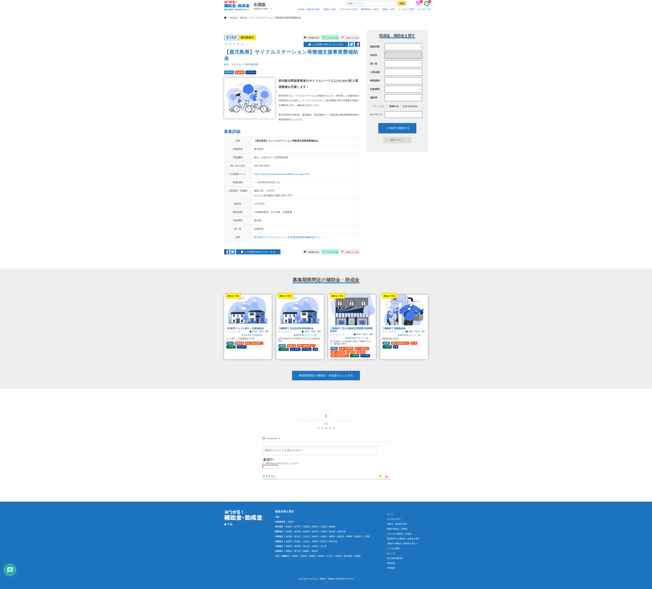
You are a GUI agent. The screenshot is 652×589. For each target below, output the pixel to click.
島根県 (297, 546)
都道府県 (375, 46)
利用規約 (391, 568)
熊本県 (321, 556)
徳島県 (289, 551)
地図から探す (388, 9)
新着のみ (394, 106)
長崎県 (312, 556)
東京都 (332, 531)
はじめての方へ (394, 519)
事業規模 (375, 80)
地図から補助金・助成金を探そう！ (403, 543)
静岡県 (349, 536)
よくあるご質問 (406, 9)
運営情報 (391, 563)
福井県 (315, 536)
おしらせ (391, 553)
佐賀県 (304, 556)
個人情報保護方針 (395, 558)
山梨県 (323, 536)
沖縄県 (358, 556)
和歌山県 (333, 541)
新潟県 (289, 536)
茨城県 (289, 531)
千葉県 (323, 531)
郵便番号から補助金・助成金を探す (403, 539)
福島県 (332, 526)
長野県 (332, 536)
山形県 (323, 526)
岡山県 (306, 546)
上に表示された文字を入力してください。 (281, 463)
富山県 (297, 536)
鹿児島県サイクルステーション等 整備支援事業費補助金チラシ (287, 237)
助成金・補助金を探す (309, 9)
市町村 (373, 55)
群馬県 (306, 531)
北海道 (291, 522)
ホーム (390, 514)
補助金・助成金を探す (397, 524)
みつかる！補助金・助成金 (322, 579)
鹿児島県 (348, 556)
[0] (418, 5)
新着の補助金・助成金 (397, 529)
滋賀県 (289, 541)
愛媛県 (306, 551)
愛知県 (358, 536)
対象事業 (375, 89)
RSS (231, 524)
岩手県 (297, 526)
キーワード (376, 114)
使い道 (373, 63)
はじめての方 (424, 9)
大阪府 (306, 541)
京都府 (297, 541)
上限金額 (375, 72)
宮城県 (306, 526)
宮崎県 (338, 556)
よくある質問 (393, 548)
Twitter (225, 524)
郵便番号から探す (370, 9)
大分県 (330, 556)
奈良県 (323, 541)
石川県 (306, 536)
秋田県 (315, 526)
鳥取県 (289, 546)
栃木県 (297, 531)
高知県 (315, 551)
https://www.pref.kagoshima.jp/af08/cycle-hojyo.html (282, 174)
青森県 (289, 526)
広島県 (315, 546)
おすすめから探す (349, 9)
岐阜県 (341, 536)
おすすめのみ (410, 106)
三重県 (367, 536)
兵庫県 (315, 541)
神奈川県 (342, 531)
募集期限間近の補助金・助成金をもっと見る (326, 375)
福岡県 (295, 556)
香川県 (297, 551)
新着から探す (330, 9)
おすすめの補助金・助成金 (399, 534)
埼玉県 (315, 531)
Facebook (228, 524)
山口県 (323, 546)
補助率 (373, 97)
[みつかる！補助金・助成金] (243, 518)
